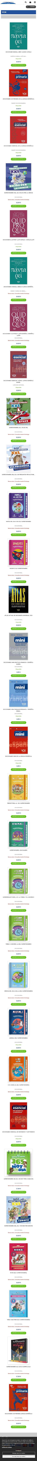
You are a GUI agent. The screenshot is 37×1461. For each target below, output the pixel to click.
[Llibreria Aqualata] (8, 2)
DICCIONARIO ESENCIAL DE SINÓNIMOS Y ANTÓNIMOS (18, 1132)
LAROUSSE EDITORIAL (18, 385)
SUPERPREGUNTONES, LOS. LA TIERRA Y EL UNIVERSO (18, 897)
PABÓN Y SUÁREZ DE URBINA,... (18, 291)
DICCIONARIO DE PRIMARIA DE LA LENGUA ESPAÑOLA (18, 99)
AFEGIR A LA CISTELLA (18, 65)
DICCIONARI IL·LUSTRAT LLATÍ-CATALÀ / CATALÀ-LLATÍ (18, 239)
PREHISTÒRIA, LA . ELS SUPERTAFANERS (18, 803)
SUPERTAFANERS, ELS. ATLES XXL (18, 427)
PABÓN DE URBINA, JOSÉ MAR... (18, 56)
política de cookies (7, 1447)
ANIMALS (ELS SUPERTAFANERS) (18, 1038)
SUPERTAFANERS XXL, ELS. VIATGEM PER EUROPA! (18, 1226)
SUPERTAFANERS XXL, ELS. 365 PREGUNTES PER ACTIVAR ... (18, 474)
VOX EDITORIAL (18, 197)
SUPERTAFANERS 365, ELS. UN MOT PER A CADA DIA (18, 1179)
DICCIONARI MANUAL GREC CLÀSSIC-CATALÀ (18, 52)
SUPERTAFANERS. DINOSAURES (18, 850)
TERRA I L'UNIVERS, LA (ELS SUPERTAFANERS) (18, 944)
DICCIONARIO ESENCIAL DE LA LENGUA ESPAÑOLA (18, 146)
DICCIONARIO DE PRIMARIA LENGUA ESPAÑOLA (18, 1413)
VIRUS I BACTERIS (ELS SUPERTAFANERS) (18, 1319)
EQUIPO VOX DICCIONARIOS (19, 103)
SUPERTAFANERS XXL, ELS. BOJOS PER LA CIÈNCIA (18, 193)
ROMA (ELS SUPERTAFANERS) (18, 1272)
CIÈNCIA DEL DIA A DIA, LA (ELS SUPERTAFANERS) (18, 991)
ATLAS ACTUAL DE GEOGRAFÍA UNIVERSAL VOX (18, 615)
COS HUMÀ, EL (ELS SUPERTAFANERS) (18, 1085)
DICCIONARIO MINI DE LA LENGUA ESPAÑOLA (18, 756)
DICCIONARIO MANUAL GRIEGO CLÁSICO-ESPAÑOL (18, 286)
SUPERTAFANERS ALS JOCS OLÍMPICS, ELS (18, 1366)
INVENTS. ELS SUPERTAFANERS (18, 568)
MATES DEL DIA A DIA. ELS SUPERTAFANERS (18, 521)
